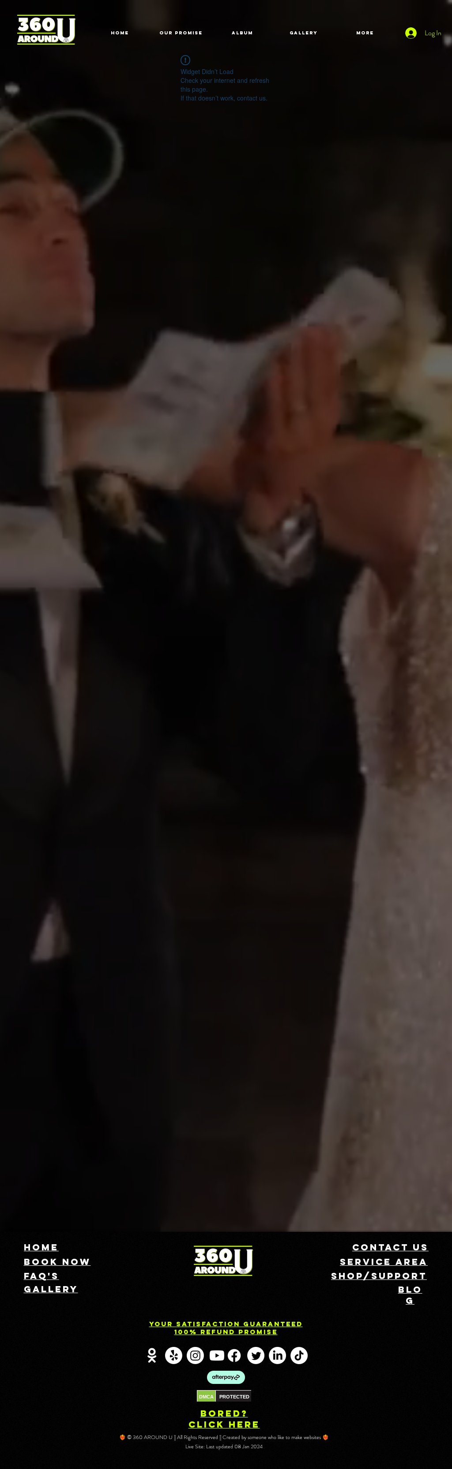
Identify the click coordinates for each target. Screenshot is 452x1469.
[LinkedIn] (277, 1355)
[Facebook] (234, 1355)
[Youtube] (217, 1355)
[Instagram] (195, 1355)
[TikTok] (299, 1355)
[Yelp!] (173, 1355)
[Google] (152, 1355)
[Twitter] (255, 1355)
